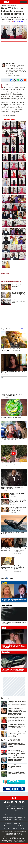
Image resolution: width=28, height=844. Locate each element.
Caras (15, 815)
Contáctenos (7, 826)
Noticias (14, 806)
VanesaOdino (10, 75)
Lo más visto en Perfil (10, 740)
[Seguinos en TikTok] (16, 802)
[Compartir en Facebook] (11, 80)
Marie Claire (21, 806)
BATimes (17, 811)
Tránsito (21, 828)
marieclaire (14, 605)
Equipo (22, 826)
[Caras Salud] (14, 783)
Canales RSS (8, 823)
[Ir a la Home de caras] (6, 2)
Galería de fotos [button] (19, 21)
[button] (14, 33)
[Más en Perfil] (10, 578)
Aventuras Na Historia (9, 817)
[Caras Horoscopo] (14, 790)
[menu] (2, 2)
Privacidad (16, 826)
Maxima (21, 819)
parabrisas (14, 652)
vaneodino (18, 75)
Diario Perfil (7, 806)
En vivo (24, 2)
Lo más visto (6, 698)
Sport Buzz (8, 819)
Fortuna (7, 808)
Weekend (13, 808)
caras (14, 628)
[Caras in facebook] (8, 802)
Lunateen (11, 811)
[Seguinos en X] (12, 802)
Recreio (15, 819)
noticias (14, 583)
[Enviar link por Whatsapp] (18, 80)
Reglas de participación (10, 828)
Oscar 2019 (4, 277)
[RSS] (20, 802)
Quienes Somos (18, 823)
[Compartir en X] (15, 80)
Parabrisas (20, 808)
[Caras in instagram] (5, 802)
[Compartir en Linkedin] (21, 80)
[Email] (25, 80)
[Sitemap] (23, 802)
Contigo (21, 815)
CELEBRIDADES (4, 5)
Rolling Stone (21, 817)
